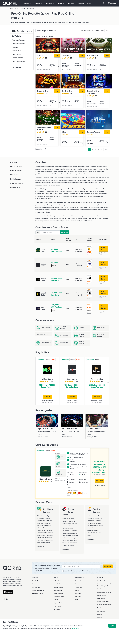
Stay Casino (57, 606)
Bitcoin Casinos (101, 595)
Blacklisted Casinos (37, 593)
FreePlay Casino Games (104, 605)
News (89, 3)
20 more (89, 298)
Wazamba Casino (59, 596)
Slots (76, 600)
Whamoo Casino (58, 593)
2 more (88, 254)
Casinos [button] (27, 3)
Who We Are (35, 581)
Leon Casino (57, 584)
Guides (99, 614)
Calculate (64, 232)
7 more (69, 487)
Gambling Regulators (38, 590)
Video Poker (79, 587)
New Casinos (101, 611)
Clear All (29, 31)
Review (50, 400)
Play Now (99, 481)
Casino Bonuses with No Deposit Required (104, 585)
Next (106, 149)
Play (57, 55)
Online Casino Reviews (104, 592)
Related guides (15, 179)
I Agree (112, 626)
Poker (77, 584)
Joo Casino (57, 600)
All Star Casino (58, 581)
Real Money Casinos (103, 589)
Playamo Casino (58, 603)
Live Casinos (101, 598)
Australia (113, 3)
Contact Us (35, 584)
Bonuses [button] (37, 3)
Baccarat (78, 581)
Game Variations (15, 171)
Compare (45, 400)
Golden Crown (58, 590)
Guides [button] (60, 3)
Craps (77, 590)
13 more (89, 313)
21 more (89, 284)
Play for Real (14, 175)
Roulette (78, 596)
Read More (75, 628)
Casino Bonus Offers (103, 601)
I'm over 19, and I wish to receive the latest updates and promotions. (81, 571)
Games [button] (70, 3)
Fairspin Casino (58, 587)
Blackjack (78, 593)
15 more (89, 269)
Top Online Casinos (103, 581)
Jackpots (81, 3)
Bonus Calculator (16, 166)
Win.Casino (57, 609)
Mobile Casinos (101, 608)
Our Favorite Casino (17, 183)
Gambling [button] (49, 3)
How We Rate (36, 587)
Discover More (15, 187)
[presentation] (108, 381)
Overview (13, 162)
